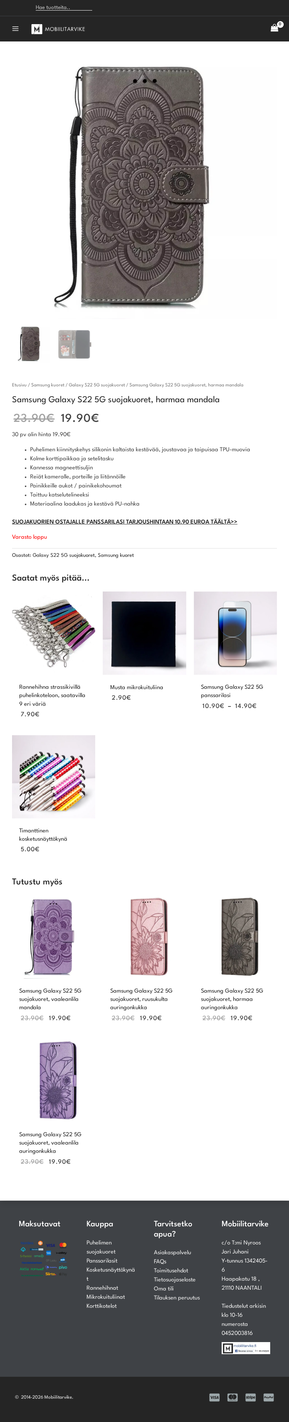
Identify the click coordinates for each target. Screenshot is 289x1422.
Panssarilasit (102, 1261)
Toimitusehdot (171, 1271)
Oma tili (164, 1289)
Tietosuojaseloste (175, 1280)
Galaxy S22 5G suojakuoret (97, 385)
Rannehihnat (102, 1288)
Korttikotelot (102, 1306)
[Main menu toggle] (15, 29)
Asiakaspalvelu (172, 1253)
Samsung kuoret (47, 385)
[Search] (102, 8)
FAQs (160, 1262)
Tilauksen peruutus (177, 1298)
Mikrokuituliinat (106, 1297)
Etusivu (19, 385)
